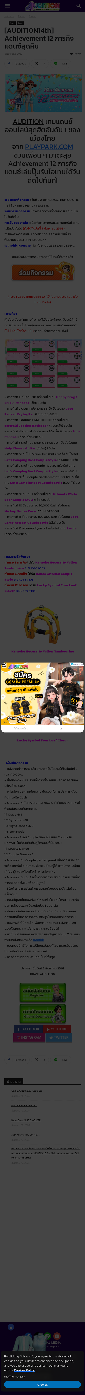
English (20, 1377)
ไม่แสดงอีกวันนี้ (21, 728)
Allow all (42, 1384)
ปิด (61, 728)
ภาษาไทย (9, 1377)
